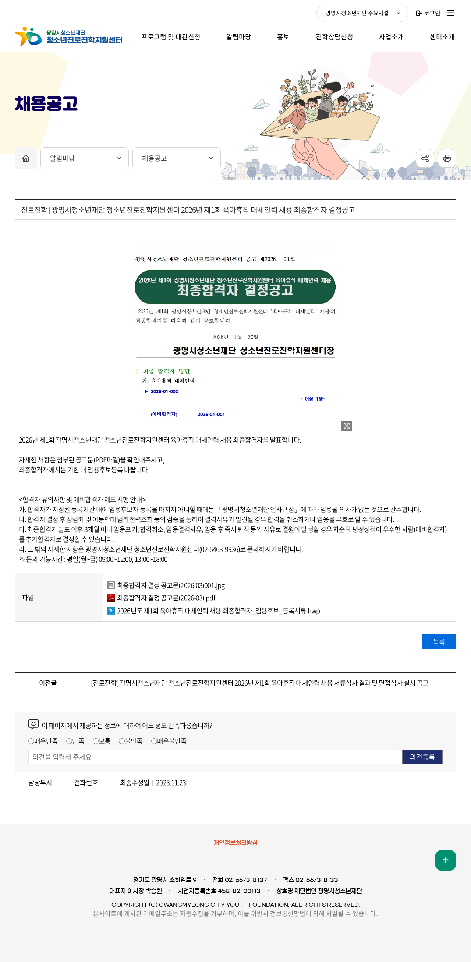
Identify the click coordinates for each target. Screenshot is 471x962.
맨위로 (445, 860)
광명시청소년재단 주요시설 (357, 13)
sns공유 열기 (425, 158)
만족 (78, 741)
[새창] (346, 426)
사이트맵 (450, 13)
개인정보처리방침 (235, 843)
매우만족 (46, 741)
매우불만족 (172, 741)
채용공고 (154, 158)
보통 (104, 741)
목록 (439, 641)
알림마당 (62, 158)
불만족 (133, 741)
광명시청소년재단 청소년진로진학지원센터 (70, 36)
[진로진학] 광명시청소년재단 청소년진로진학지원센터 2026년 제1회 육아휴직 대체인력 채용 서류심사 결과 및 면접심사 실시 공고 (259, 683)
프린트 (447, 158)
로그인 (432, 13)
